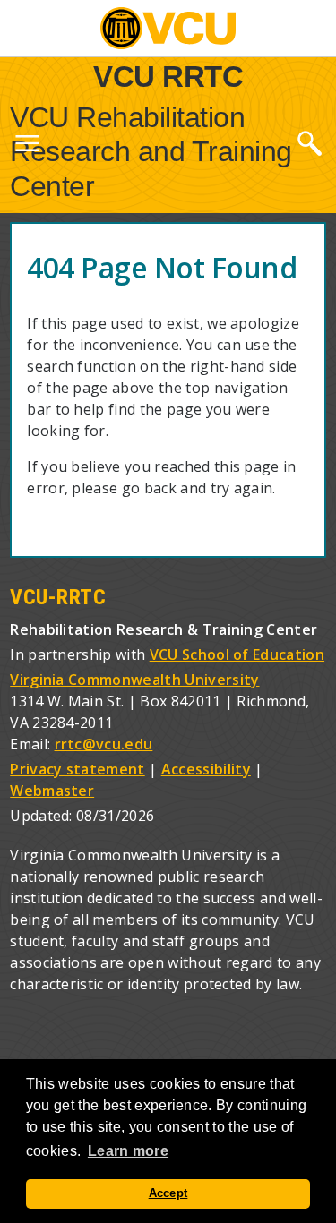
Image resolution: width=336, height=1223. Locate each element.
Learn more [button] (128, 1151)
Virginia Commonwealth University (134, 679)
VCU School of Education (237, 654)
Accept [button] (168, 1193)
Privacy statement (77, 769)
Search (309, 142)
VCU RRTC (168, 75)
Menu (27, 147)
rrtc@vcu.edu (104, 744)
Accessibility (206, 769)
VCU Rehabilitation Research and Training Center (151, 151)
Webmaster (52, 790)
